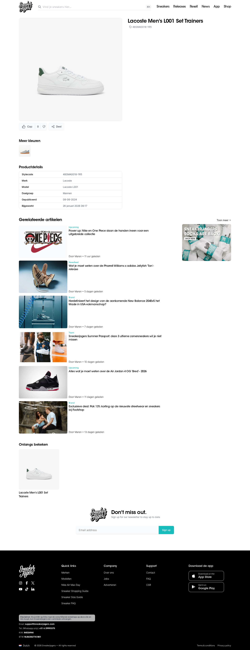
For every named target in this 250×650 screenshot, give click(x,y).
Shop (227, 6)
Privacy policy (224, 645)
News (206, 6)
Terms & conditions (206, 645)
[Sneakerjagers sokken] (206, 242)
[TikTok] (26, 589)
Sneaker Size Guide (72, 597)
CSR (148, 584)
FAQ (148, 578)
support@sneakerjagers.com (40, 624)
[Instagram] (20, 583)
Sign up (166, 529)
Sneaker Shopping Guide (74, 590)
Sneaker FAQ (68, 603)
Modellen (66, 578)
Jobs (106, 578)
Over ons (109, 572)
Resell (194, 6)
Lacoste (67, 180)
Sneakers (163, 6)
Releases (179, 6)
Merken (65, 572)
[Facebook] (26, 583)
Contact (150, 572)
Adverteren (110, 584)
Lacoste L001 (70, 186)
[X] (33, 583)
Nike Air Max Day (70, 584)
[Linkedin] (33, 589)
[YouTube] (20, 589)
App (217, 6)
